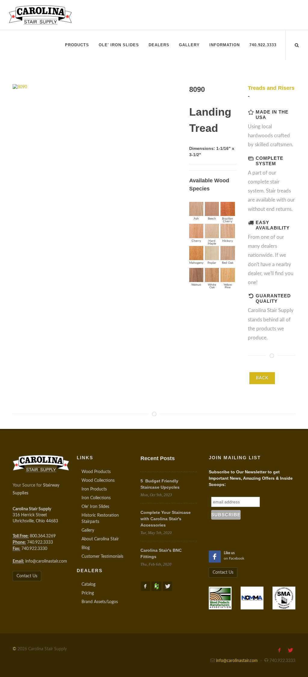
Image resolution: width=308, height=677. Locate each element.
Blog (86, 548)
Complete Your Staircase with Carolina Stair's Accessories (165, 518)
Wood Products (96, 472)
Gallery (88, 530)
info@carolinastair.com (46, 561)
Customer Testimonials (102, 556)
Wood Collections (98, 480)
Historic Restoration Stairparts (100, 518)
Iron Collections (96, 498)
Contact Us (27, 576)
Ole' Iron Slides (95, 507)
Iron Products (94, 489)
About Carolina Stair (100, 539)
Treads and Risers (271, 88)
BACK (262, 378)
